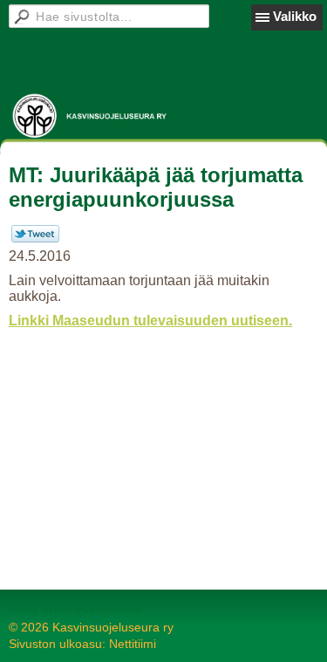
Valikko (295, 16)
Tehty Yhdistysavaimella (74, 608)
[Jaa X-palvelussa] (35, 238)
